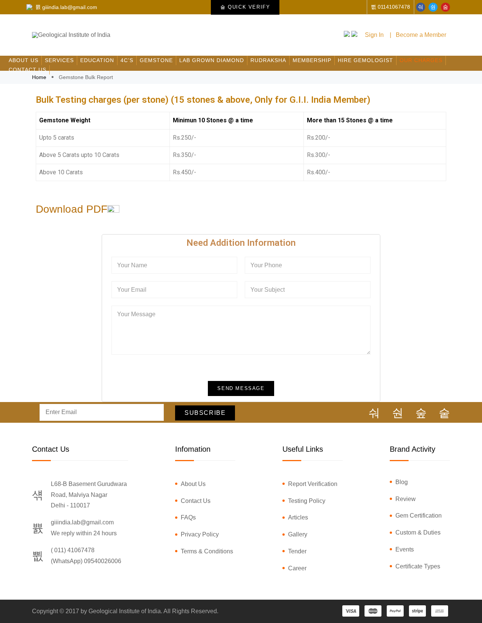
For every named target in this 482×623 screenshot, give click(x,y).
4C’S (126, 60)
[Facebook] (420, 7)
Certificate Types (417, 566)
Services (59, 60)
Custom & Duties (418, 532)
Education (97, 60)
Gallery (297, 534)
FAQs (188, 517)
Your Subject (267, 289)
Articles (298, 517)
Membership (312, 60)
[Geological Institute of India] (71, 35)
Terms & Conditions (207, 551)
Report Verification (312, 484)
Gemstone (156, 60)
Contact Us (27, 70)
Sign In (374, 35)
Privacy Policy (200, 534)
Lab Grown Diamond (211, 60)
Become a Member (421, 35)
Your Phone (266, 265)
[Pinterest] (444, 413)
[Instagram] (421, 413)
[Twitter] (433, 7)
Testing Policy (306, 501)
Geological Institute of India (124, 611)
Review (405, 499)
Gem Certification (418, 515)
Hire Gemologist (365, 60)
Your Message (136, 314)
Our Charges (421, 60)
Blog (401, 482)
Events (404, 549)
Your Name (132, 265)
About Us (23, 60)
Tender (297, 551)
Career (297, 568)
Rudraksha (268, 60)
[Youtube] (445, 7)
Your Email (131, 289)
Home (40, 77)
